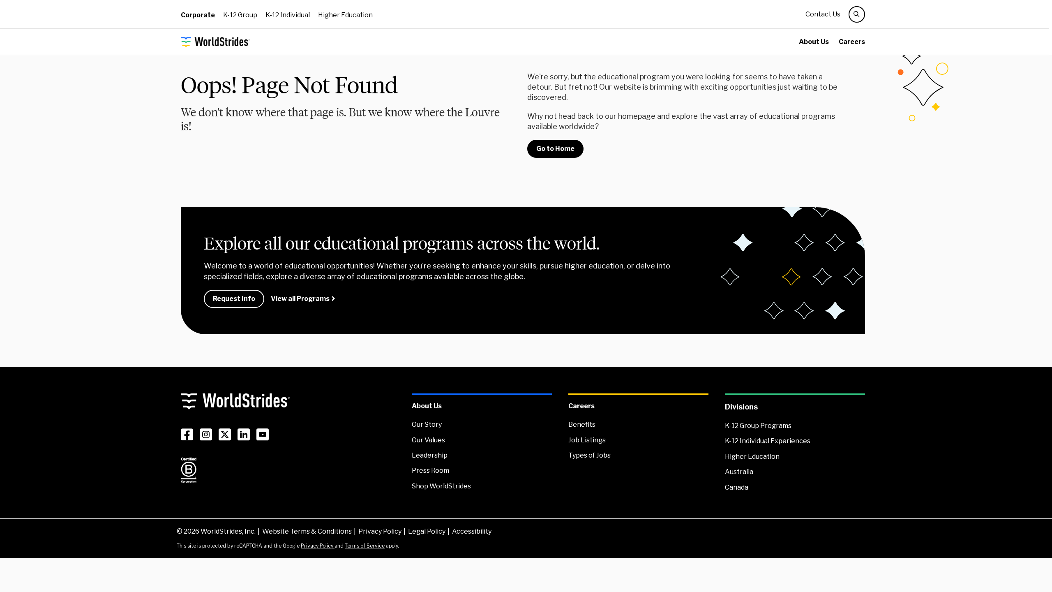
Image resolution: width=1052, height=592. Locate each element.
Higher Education (345, 15)
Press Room (430, 470)
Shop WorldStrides (441, 486)
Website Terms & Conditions (307, 531)
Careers (852, 42)
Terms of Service (365, 546)
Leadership (430, 455)
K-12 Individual (287, 15)
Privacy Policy (379, 531)
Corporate (198, 15)
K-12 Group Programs (758, 426)
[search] (857, 14)
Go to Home (555, 149)
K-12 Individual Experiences (767, 441)
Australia (739, 472)
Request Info (234, 299)
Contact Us (822, 14)
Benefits (581, 424)
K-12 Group (240, 15)
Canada (736, 487)
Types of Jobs (589, 455)
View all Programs (300, 299)
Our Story (427, 424)
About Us (814, 42)
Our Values (428, 440)
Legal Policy (426, 531)
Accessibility (471, 531)
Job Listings (587, 440)
